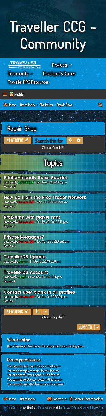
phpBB (56, 407)
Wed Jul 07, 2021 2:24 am (52, 202)
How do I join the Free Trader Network (45, 198)
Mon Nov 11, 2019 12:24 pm (46, 277)
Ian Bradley (29, 407)
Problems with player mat (32, 217)
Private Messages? (24, 237)
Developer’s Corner (59, 73)
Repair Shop (21, 128)
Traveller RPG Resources (28, 82)
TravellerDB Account (26, 272)
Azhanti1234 (26, 182)
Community (18, 73)
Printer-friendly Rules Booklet (35, 178)
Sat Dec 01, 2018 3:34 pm (52, 296)
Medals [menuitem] (18, 94)
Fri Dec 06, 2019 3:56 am (45, 261)
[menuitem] (100, 105)
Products (60, 65)
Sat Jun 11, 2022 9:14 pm (51, 182)
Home (25, 65)
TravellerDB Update (25, 257)
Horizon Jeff (26, 202)
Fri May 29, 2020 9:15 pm (52, 222)
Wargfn (22, 261)
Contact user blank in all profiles (39, 292)
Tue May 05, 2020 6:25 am (53, 241)
